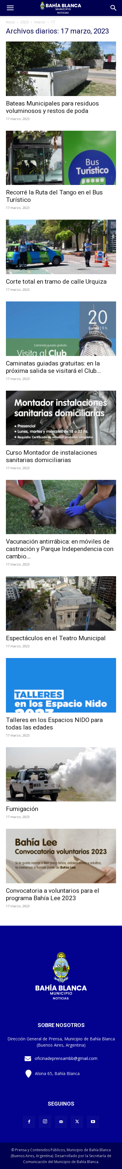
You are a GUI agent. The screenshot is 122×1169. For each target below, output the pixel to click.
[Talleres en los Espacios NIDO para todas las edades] (61, 685)
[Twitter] (77, 1122)
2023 (24, 22)
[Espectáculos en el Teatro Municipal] (61, 603)
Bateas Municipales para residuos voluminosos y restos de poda (52, 107)
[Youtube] (93, 1122)
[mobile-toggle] (10, 8)
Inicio (10, 22)
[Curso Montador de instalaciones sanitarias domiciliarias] (61, 418)
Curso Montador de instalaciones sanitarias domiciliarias (51, 456)
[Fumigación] (61, 774)
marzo (39, 22)
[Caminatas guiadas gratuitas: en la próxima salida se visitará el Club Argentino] (61, 328)
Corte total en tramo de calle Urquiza (56, 281)
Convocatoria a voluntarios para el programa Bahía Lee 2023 (52, 894)
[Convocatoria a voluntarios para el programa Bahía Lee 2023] (61, 856)
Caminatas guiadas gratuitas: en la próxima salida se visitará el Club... (53, 367)
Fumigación (22, 808)
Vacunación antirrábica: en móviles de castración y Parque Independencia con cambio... (59, 549)
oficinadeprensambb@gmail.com (66, 1058)
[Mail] (61, 1122)
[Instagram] (45, 1122)
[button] (113, 8)
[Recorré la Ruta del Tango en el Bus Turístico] (61, 158)
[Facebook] (29, 1122)
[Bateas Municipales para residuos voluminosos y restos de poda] (61, 68)
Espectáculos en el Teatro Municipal (56, 638)
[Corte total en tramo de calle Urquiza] (61, 247)
